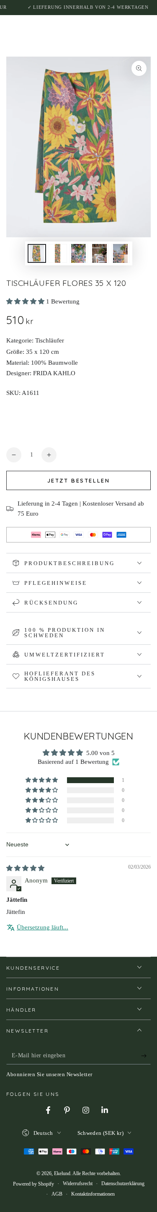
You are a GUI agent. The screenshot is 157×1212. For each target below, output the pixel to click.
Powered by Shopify (33, 1184)
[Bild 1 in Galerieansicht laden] (37, 253)
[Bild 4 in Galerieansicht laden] (99, 253)
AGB (56, 1194)
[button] (26, 301)
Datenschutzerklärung (122, 1183)
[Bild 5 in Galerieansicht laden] (120, 253)
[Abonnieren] (146, 1056)
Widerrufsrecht (78, 1183)
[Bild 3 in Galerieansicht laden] (78, 253)
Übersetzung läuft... (42, 927)
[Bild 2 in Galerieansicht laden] (58, 253)
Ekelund (62, 1173)
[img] (25, 868)
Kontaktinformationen (93, 1194)
